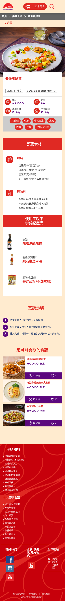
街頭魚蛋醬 (10, 467)
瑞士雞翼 (9, 516)
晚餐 (26, 121)
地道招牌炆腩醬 (12, 475)
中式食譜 (39, 121)
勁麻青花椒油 (11, 490)
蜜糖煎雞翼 (10, 538)
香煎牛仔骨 (10, 508)
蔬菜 (51, 121)
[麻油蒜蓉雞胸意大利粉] (14, 391)
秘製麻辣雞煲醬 (12, 456)
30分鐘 (15, 121)
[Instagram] (10, 568)
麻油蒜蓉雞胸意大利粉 (38, 383)
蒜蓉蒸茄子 (10, 527)
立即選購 (39, 6)
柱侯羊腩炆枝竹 (12, 512)
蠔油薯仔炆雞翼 (12, 504)
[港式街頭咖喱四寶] (14, 367)
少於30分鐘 (43, 127)
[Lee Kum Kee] (8, 7)
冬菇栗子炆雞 (11, 519)
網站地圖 (46, 594)
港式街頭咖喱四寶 (36, 359)
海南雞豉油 (10, 486)
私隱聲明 (33, 594)
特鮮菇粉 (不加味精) (14, 460)
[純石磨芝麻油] (30, 265)
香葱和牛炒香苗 (35, 406)
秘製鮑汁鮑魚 (11, 479)
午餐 (29, 127)
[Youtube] (10, 577)
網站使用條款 (19, 594)
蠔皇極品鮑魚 (11, 471)
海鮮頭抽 (9, 483)
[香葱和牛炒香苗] (14, 415)
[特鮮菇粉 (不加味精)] (30, 284)
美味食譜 (17, 16)
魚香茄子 (9, 531)
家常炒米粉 (10, 523)
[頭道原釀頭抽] (30, 249)
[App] (31, 565)
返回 (10, 23)
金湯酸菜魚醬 (11, 464)
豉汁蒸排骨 (10, 534)
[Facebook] (10, 559)
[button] (51, 6)
